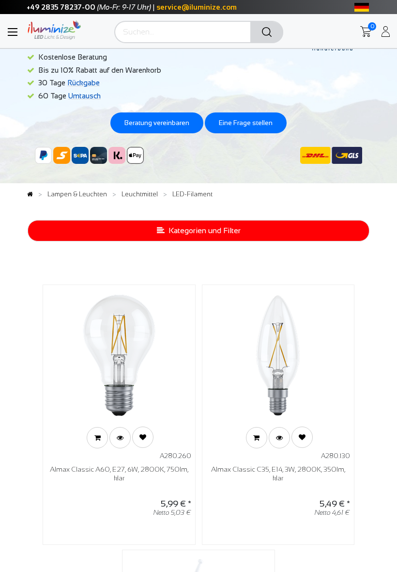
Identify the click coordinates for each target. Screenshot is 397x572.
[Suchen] (266, 32)
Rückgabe (83, 83)
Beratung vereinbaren (156, 123)
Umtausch (84, 96)
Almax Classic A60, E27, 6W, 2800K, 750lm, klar (119, 473)
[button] (97, 437)
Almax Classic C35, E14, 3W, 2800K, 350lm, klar (278, 473)
